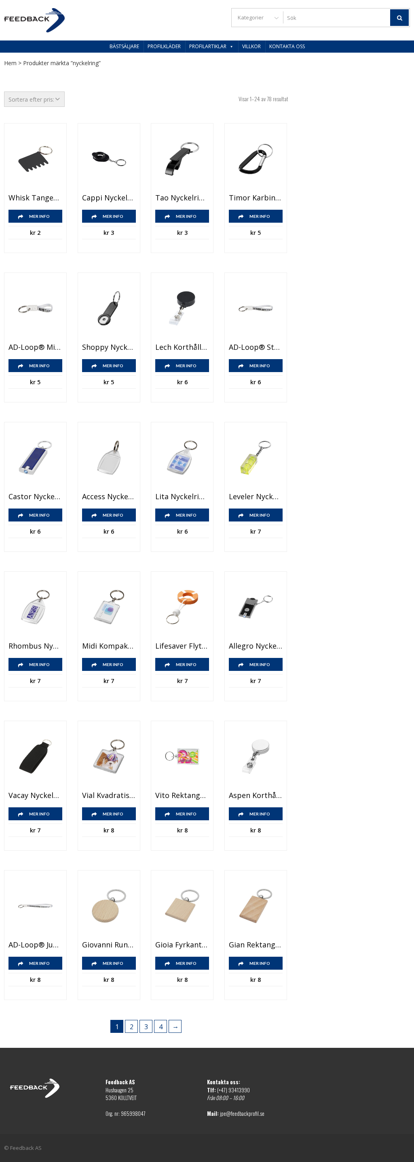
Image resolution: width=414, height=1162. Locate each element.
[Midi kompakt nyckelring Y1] (109, 607)
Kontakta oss (287, 46)
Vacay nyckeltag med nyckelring (35, 795)
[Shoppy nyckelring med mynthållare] (109, 308)
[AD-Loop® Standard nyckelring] (256, 308)
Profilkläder (164, 46)
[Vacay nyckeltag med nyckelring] (35, 756)
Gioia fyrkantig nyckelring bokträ (182, 945)
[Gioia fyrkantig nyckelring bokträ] (182, 906)
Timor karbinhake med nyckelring (256, 198)
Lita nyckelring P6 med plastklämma (182, 496)
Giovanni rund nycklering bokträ (109, 945)
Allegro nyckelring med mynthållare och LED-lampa (256, 646)
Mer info (39, 216)
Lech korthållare (182, 347)
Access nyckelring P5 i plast (109, 496)
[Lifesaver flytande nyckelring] (182, 607)
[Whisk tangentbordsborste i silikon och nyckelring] (35, 159)
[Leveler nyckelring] (256, 457)
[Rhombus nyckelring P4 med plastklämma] (35, 607)
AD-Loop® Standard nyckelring (256, 347)
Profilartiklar (207, 46)
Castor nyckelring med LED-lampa (35, 496)
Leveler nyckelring (256, 496)
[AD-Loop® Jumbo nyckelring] (35, 906)
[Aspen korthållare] (256, 756)
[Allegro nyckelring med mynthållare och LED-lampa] (256, 607)
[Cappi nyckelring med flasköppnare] (109, 159)
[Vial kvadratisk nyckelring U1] (109, 756)
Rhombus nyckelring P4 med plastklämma (35, 646)
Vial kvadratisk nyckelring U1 (109, 795)
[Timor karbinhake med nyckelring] (256, 159)
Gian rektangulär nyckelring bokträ (256, 945)
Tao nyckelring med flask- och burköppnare (182, 198)
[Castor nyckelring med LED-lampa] (35, 457)
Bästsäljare (124, 46)
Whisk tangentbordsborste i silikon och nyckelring (35, 198)
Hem (10, 63)
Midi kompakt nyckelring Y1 (109, 646)
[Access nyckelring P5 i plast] (109, 457)
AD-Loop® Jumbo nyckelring (35, 945)
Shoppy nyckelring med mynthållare (109, 347)
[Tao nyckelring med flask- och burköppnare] (182, 159)
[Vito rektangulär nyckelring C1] (182, 756)
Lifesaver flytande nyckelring (182, 646)
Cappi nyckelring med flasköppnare (109, 198)
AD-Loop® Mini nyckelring (35, 347)
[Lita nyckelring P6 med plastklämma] (182, 457)
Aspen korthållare (256, 795)
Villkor (251, 46)
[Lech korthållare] (182, 308)
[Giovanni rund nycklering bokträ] (109, 906)
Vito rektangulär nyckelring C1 (182, 795)
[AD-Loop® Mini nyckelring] (35, 308)
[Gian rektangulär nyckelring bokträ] (256, 906)
